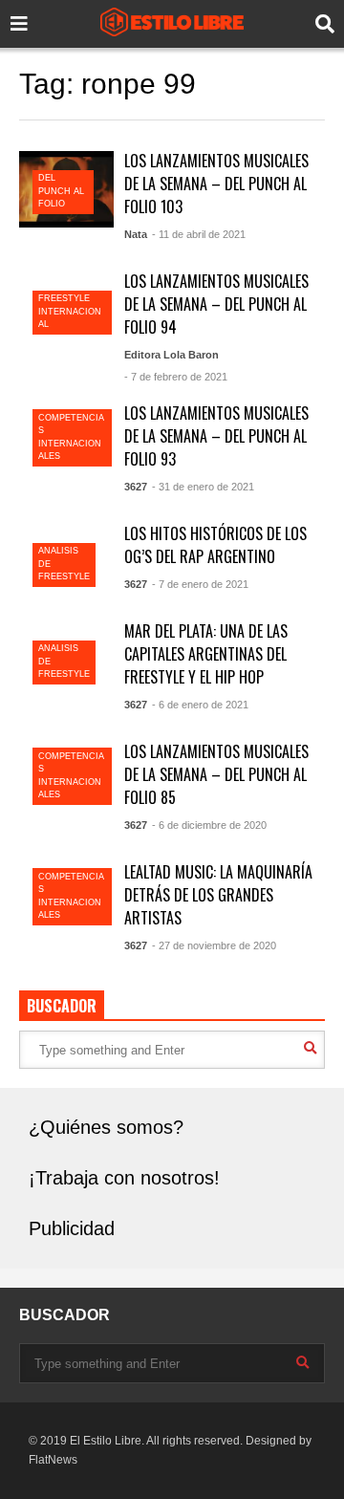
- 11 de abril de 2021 (199, 234)
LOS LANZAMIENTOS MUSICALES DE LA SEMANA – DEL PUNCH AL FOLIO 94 (216, 304)
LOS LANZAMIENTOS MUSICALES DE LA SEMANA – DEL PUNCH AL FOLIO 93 (216, 436)
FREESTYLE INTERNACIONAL (69, 311)
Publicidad (72, 1228)
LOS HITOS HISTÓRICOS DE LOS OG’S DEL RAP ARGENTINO (215, 545)
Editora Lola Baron (171, 354)
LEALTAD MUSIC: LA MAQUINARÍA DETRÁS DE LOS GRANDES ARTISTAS (218, 894)
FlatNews (53, 1459)
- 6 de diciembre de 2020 (209, 825)
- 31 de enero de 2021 (203, 486)
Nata (135, 234)
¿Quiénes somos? (106, 1127)
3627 (135, 486)
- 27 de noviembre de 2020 (214, 945)
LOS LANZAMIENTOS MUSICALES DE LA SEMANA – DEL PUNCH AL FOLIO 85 (216, 774)
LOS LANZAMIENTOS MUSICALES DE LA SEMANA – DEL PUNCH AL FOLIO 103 (216, 183)
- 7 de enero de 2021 (200, 584)
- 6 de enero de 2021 (200, 704)
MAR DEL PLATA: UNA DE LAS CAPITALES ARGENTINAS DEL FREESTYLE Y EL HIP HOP (206, 653)
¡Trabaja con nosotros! (124, 1177)
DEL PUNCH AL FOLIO (61, 190)
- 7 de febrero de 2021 (175, 376)
